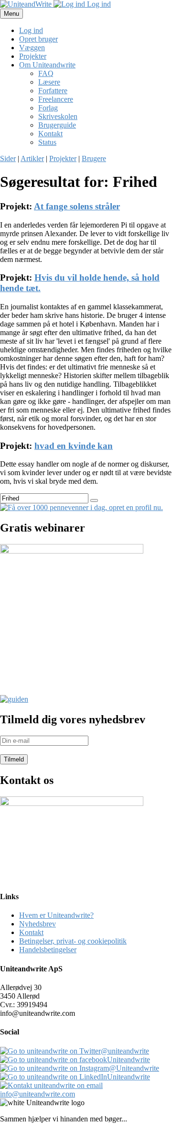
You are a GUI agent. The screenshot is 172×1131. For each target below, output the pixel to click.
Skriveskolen (57, 116)
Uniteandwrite (128, 1059)
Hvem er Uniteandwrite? (56, 915)
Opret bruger (38, 39)
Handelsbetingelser (47, 950)
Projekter (32, 56)
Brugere (94, 158)
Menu (11, 13)
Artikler (32, 158)
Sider (8, 158)
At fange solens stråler (77, 206)
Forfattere (52, 91)
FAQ (46, 73)
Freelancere (55, 99)
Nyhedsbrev (37, 924)
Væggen (32, 48)
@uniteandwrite (125, 1051)
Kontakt (50, 134)
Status (47, 142)
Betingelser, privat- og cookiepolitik (73, 941)
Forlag (48, 108)
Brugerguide (57, 125)
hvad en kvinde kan (73, 446)
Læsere (49, 82)
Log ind (98, 4)
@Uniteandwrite (134, 1068)
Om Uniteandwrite (47, 65)
